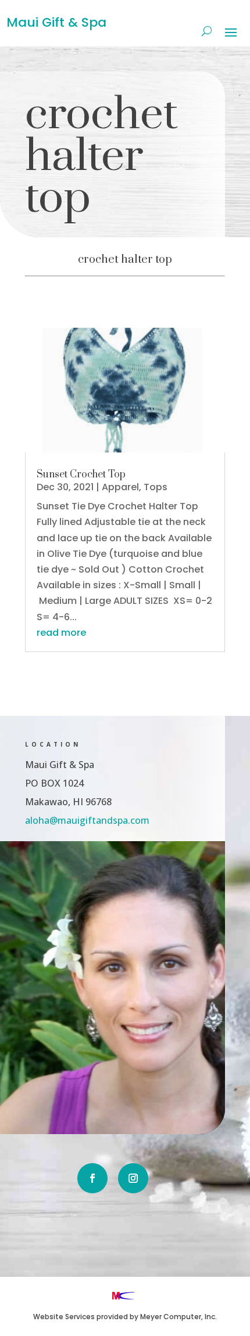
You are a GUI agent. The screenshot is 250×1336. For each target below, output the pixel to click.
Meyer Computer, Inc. (178, 1316)
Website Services (64, 1316)
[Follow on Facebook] (92, 1178)
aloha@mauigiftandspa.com (87, 820)
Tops (155, 487)
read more (61, 632)
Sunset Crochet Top (81, 474)
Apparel (120, 487)
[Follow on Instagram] (133, 1178)
